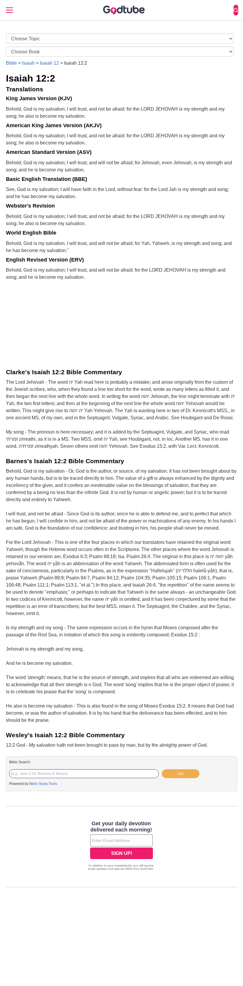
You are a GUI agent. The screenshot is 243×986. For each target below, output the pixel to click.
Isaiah (28, 63)
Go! (180, 774)
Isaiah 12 (49, 63)
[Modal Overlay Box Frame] (121, 846)
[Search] (236, 10)
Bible (11, 63)
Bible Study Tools (43, 784)
